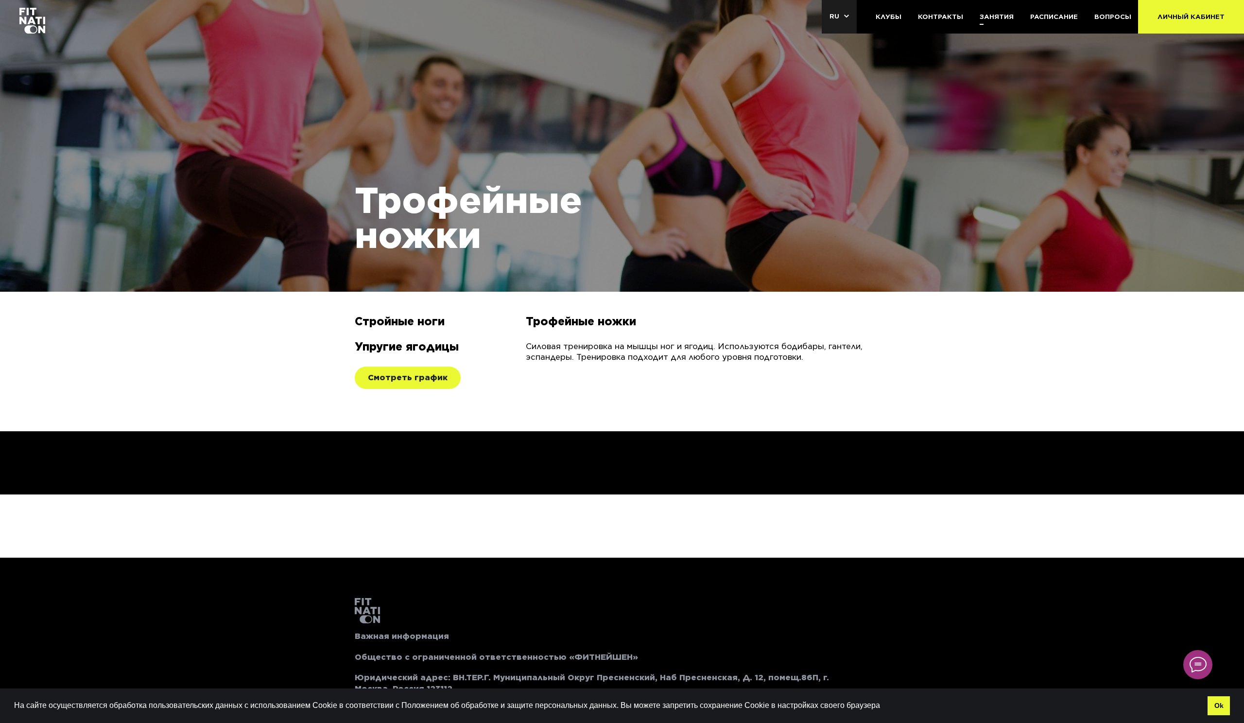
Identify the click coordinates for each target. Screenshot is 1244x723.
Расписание (1054, 16)
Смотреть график (408, 377)
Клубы (888, 16)
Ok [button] (1219, 705)
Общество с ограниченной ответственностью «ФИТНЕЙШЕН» (496, 657)
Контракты (940, 16)
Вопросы (1112, 16)
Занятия (997, 16)
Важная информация (402, 636)
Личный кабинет (1191, 16)
